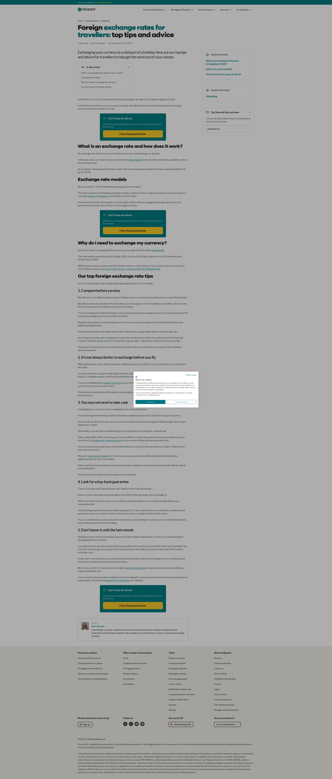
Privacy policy (191, 375)
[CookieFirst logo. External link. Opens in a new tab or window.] (136, 377)
